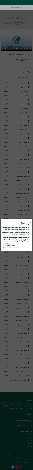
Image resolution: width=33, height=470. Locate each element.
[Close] (3, 221)
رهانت (23, 229)
